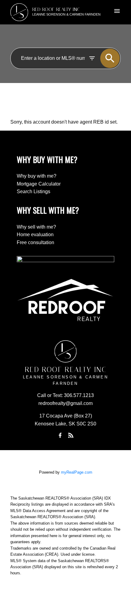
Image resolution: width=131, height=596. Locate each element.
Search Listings (33, 191)
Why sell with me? (36, 226)
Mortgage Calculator (39, 183)
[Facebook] (60, 435)
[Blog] (70, 435)
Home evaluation (35, 234)
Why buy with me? (36, 176)
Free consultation (35, 242)
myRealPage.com (76, 472)
